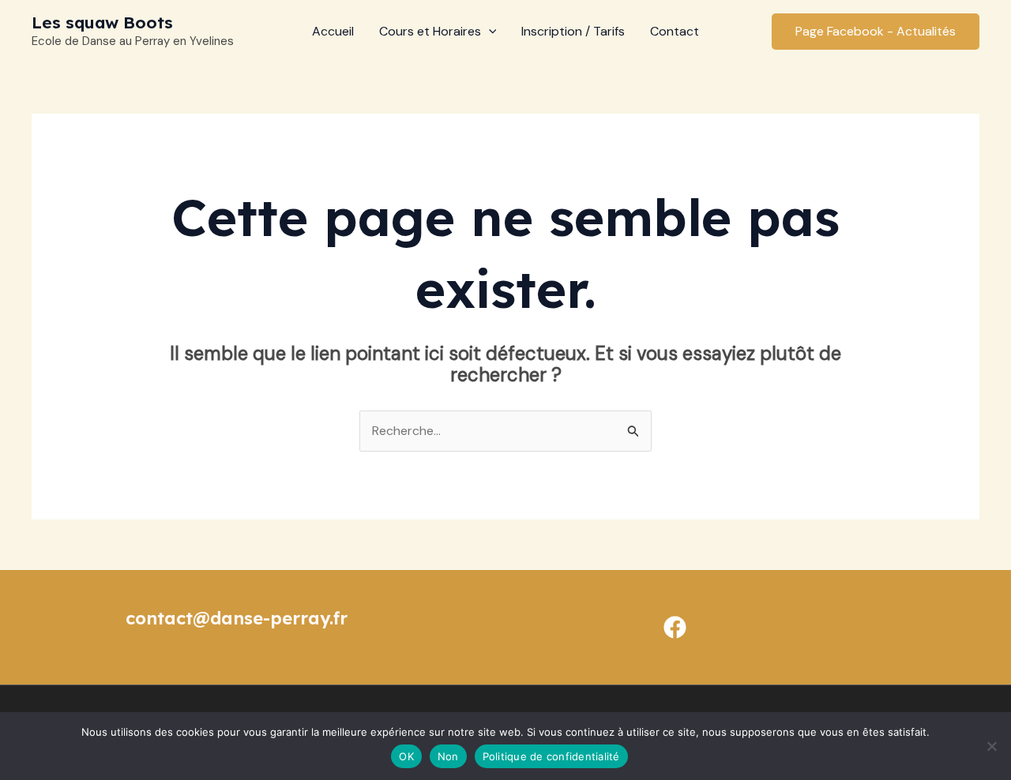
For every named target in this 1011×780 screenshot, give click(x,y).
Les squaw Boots (102, 22)
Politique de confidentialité (551, 756)
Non (448, 756)
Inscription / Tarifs (573, 31)
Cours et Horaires (430, 31)
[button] (489, 31)
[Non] (991, 746)
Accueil (333, 31)
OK (406, 756)
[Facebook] (674, 627)
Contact (674, 31)
